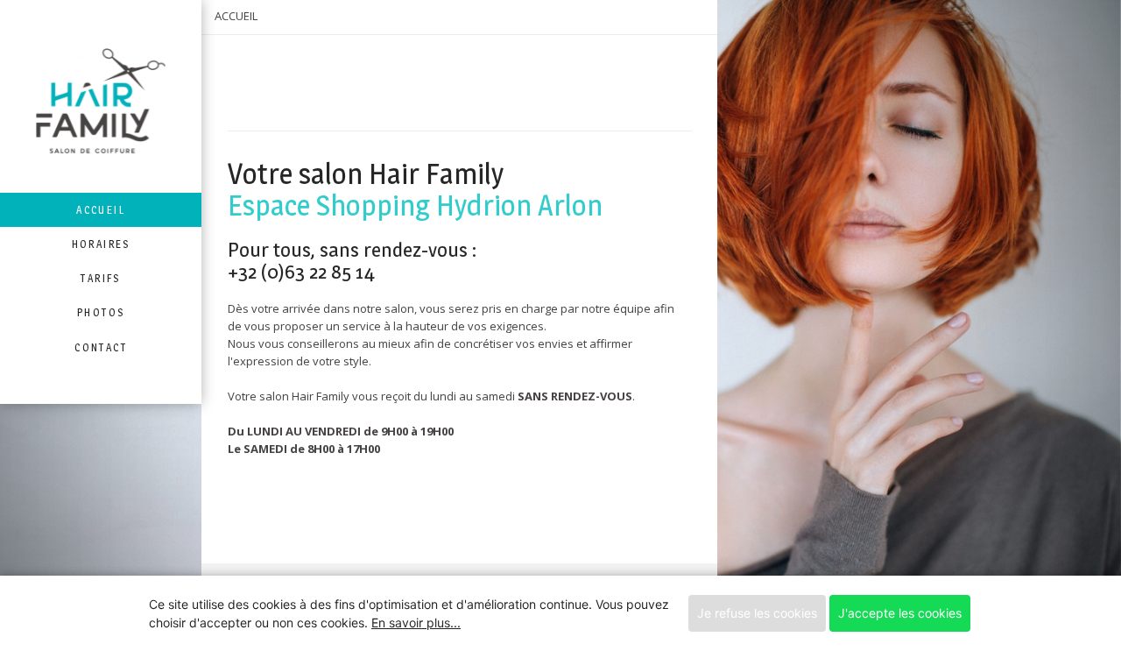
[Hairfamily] (100, 96)
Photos (100, 312)
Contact (100, 347)
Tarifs (100, 278)
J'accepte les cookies (900, 612)
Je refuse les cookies (757, 612)
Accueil (100, 209)
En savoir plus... (416, 622)
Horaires (101, 244)
